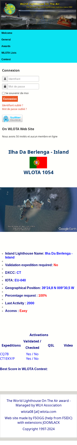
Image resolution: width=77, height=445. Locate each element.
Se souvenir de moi (17, 93)
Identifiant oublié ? (12, 105)
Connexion (10, 99)
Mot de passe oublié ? (14, 109)
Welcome (6, 33)
